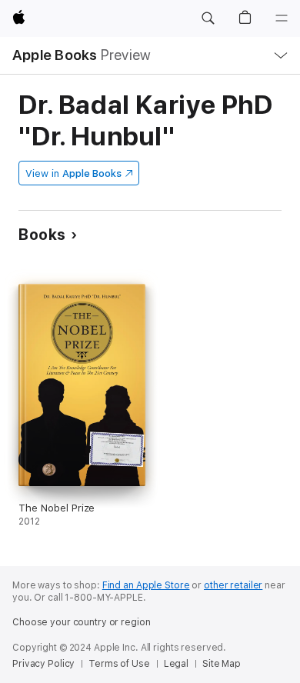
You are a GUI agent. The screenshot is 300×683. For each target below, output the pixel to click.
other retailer (233, 585)
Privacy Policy (43, 663)
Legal (176, 663)
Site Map (221, 663)
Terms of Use (119, 663)
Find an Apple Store (146, 585)
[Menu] (281, 18)
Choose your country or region (81, 622)
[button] (207, 18)
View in (73, 173)
